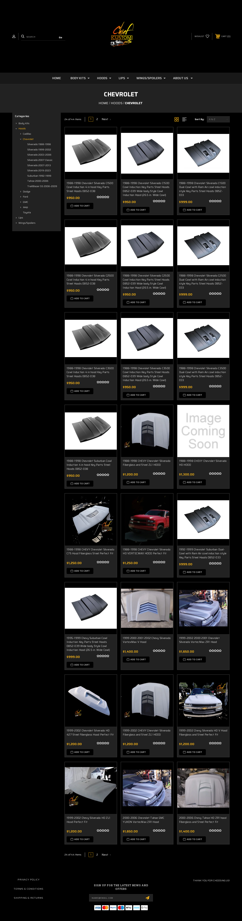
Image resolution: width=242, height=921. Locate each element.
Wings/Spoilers (149, 78)
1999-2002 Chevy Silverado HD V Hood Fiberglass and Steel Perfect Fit (203, 733)
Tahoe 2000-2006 (37, 181)
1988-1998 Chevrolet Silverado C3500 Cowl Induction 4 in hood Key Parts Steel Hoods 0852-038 (90, 372)
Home (56, 78)
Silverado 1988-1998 (39, 144)
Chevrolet (28, 139)
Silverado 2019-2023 (39, 170)
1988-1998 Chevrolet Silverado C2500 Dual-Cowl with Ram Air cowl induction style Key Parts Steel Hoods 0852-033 (202, 282)
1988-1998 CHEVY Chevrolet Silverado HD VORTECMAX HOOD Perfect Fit (146, 552)
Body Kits (78, 78)
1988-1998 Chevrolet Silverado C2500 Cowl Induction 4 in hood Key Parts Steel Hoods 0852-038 (90, 280)
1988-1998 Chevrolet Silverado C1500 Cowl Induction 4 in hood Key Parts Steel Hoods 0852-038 (90, 187)
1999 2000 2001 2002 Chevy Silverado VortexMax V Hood (147, 640)
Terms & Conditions (28, 889)
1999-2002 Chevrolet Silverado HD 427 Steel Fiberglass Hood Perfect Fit (90, 733)
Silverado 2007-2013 (39, 165)
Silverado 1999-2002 (39, 149)
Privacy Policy (29, 879)
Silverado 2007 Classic (39, 160)
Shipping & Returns (28, 898)
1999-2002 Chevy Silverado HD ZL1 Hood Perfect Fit (88, 820)
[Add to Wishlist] (109, 143)
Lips (122, 78)
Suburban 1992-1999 (39, 176)
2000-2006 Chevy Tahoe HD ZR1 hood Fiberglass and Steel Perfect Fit (202, 820)
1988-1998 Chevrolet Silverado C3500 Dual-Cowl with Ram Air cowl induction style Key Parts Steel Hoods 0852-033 (202, 374)
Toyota (27, 212)
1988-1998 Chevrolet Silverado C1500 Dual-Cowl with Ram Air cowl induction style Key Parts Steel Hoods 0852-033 (202, 189)
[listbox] (218, 119)
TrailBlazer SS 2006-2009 (42, 186)
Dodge (26, 191)
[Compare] (109, 152)
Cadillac (27, 134)
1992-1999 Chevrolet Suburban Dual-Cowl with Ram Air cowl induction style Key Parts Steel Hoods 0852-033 (203, 554)
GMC (25, 202)
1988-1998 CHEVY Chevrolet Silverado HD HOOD (203, 463)
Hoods (102, 78)
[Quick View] (109, 134)
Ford (25, 197)
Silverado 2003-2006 (39, 155)
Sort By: (199, 119)
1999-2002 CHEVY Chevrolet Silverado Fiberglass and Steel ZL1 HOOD (146, 733)
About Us (180, 78)
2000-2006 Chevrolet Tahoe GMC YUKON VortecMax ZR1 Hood (143, 820)
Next (105, 119)
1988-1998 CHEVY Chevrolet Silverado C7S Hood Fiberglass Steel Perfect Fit (90, 552)
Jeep (25, 207)
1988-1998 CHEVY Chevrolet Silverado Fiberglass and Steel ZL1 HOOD (146, 463)
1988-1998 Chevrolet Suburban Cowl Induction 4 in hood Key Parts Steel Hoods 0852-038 (89, 465)
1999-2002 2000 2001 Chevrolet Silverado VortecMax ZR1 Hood (199, 640)
